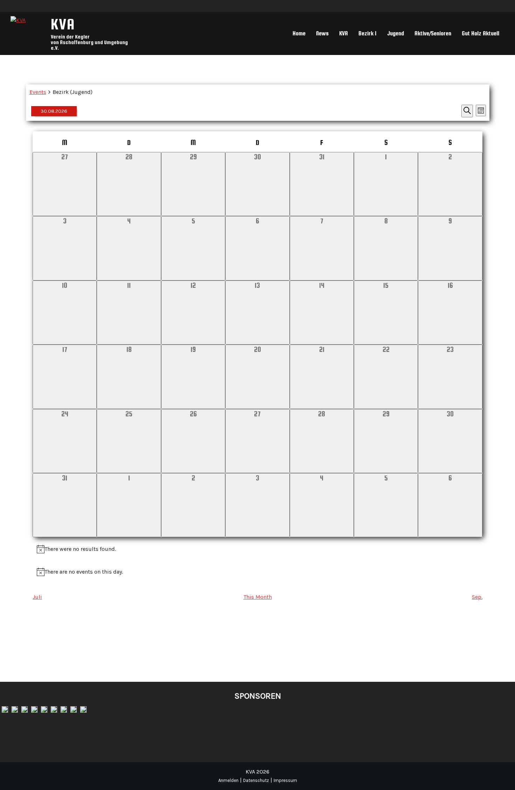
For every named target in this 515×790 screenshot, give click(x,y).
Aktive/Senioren (432, 33)
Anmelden (228, 780)
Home (299, 33)
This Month (257, 597)
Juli (37, 597)
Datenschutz (256, 780)
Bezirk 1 (367, 33)
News (322, 33)
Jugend (395, 33)
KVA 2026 (257, 771)
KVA (63, 24)
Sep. (477, 597)
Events (37, 92)
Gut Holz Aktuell (480, 33)
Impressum (285, 780)
